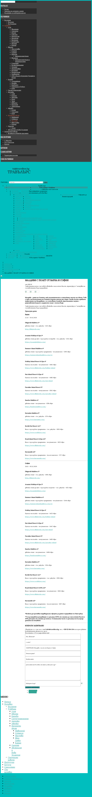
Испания (15, 70)
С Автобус (8, 140)
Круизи (6, 144)
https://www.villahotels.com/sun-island (39, 381)
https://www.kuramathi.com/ (35, 458)
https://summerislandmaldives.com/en (38, 355)
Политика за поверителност (15, 13)
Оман (13, 128)
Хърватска (15, 74)
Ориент (11, 126)
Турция (14, 52)
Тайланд (14, 34)
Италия (14, 54)
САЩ (13, 94)
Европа (10, 47)
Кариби (10, 79)
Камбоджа (15, 42)
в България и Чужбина (47, 187)
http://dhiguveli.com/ (32, 329)
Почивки (5, 16)
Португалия (16, 72)
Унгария (14, 67)
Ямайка (14, 83)
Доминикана (16, 81)
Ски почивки (16, 49)
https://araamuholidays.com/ (35, 342)
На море (11, 22)
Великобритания (18, 65)
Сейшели (15, 119)
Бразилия (15, 104)
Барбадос (15, 85)
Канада (14, 95)
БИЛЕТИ (49, 256)
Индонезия (15, 36)
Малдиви (15, 121)
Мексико (15, 97)
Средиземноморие (14, 90)
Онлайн (27, 254)
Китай (14, 45)
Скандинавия (16, 69)
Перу (13, 99)
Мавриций (15, 117)
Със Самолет (9, 142)
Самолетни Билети (13, 778)
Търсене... (5, 182)
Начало (4, 6)
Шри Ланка (15, 122)
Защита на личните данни (14, 11)
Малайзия (15, 38)
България (7, 20)
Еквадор (14, 103)
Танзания (15, 112)
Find (45, 182)
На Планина (12, 24)
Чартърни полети (11, 155)
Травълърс (42, 186)
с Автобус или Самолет (49, 189)
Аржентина (16, 106)
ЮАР (13, 113)
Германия (15, 63)
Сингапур (15, 31)
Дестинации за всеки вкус (38, 193)
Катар (14, 124)
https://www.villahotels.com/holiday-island (40, 368)
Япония (14, 43)
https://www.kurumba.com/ (35, 419)
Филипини (15, 29)
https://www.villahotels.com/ (35, 445)
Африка (10, 108)
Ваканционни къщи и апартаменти (22, 60)
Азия (9, 27)
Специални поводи (10, 131)
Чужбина (7, 25)
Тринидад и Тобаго (18, 87)
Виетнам (15, 40)
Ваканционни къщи (22, 56)
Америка (11, 92)
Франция (15, 58)
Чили (13, 101)
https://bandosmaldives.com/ (35, 407)
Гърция (14, 51)
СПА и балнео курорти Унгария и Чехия (31, 234)
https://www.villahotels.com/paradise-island (40, 394)
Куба (13, 88)
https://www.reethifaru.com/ (35, 432)
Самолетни (6, 152)
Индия (14, 33)
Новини (7, 788)
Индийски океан (13, 115)
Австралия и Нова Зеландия (18, 130)
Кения (14, 110)
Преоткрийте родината (38, 191)
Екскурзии (6, 137)
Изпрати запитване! (32, 687)
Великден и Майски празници (18, 133)
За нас (6, 9)
